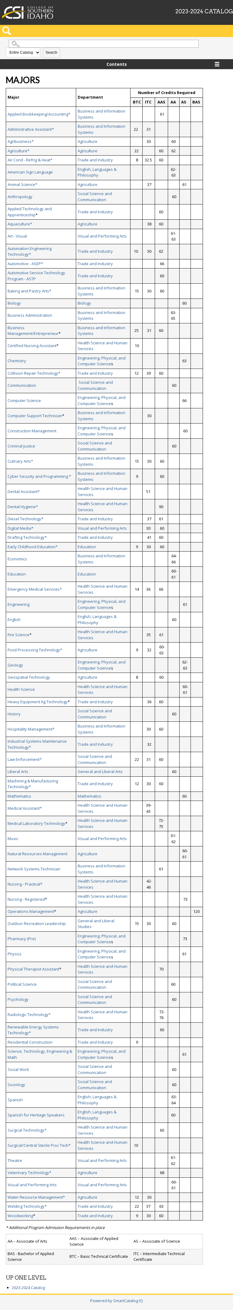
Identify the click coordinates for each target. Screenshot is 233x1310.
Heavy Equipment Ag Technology (38, 701)
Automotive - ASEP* (25, 263)
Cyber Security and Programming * (39, 476)
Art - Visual (17, 236)
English (14, 619)
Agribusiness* (21, 141)
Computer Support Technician (35, 415)
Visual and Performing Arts (102, 236)
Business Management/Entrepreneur (33, 330)
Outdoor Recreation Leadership (37, 923)
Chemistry (17, 360)
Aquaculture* (20, 224)
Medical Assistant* (25, 808)
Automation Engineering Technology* (30, 251)
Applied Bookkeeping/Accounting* (39, 114)
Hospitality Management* (31, 729)
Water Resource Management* (36, 1197)
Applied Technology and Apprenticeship (30, 212)
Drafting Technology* (27, 537)
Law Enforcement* (25, 759)
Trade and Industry (95, 160)
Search (51, 52)
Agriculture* (18, 151)
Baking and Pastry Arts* (29, 291)
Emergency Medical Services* (35, 589)
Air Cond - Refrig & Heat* (30, 160)
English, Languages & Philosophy (97, 172)
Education (87, 546)
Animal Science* (22, 184)
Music (13, 838)
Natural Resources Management (37, 853)
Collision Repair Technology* (34, 373)
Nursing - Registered (26, 899)
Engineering (18, 604)
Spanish (15, 1099)
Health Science (21, 689)
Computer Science (24, 400)
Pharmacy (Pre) (21, 938)
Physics (15, 954)
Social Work (18, 1069)
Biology (14, 303)
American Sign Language (30, 172)
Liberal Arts (18, 771)
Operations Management (31, 911)
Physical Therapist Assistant (33, 969)
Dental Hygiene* (23, 506)
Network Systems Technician (34, 869)
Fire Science (18, 634)
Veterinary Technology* (29, 1172)
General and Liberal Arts (100, 771)
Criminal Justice (21, 446)
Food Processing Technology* (35, 650)
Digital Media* (20, 528)
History (14, 714)
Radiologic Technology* (29, 1014)
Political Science (22, 984)
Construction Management (32, 431)
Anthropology (20, 196)
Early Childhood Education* (33, 546)
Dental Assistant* (24, 491)
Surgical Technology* (27, 1130)
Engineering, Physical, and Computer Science (102, 361)
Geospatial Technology (29, 677)
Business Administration (30, 315)
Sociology (16, 1084)
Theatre (15, 1160)
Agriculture (87, 141)
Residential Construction (30, 1042)
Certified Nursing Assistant (32, 345)
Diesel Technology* (25, 519)
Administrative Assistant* (31, 129)
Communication (22, 385)
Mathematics (19, 796)
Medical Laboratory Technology (36, 823)
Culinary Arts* (20, 461)
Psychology (18, 999)
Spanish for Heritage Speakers (36, 1115)
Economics (17, 559)
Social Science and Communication (95, 196)
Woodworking (20, 1215)
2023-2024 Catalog (28, 1287)
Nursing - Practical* (25, 884)
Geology (15, 665)
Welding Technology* (27, 1206)
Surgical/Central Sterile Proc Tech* (39, 1145)
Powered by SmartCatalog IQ (116, 1300)
